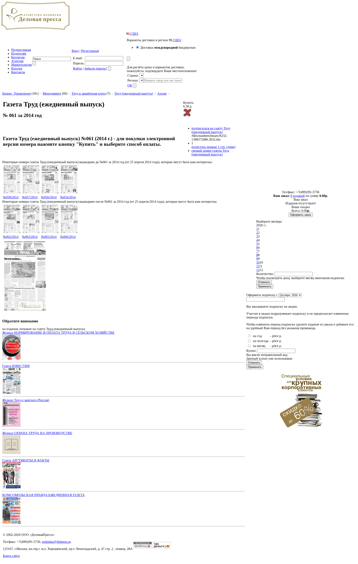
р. (280, 336)
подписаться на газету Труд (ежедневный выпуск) (210, 130)
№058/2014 (10, 197)
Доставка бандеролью (168, 47)
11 (257, 266)
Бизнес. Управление (16, 93)
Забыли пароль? (95, 68)
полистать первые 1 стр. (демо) (213, 147)
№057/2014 (29, 197)
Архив (162, 93)
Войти (77, 68)
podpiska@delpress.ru (56, 542)
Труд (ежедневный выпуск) (133, 93)
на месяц (259, 346)
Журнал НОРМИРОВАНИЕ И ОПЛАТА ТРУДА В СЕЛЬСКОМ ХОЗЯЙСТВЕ (58, 332)
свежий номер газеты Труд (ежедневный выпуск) (210, 152)
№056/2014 (49, 197)
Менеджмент (52, 93)
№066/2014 (68, 237)
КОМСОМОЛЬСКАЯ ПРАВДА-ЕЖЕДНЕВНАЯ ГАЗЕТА (43, 495)
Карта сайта (11, 556)
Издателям (18, 53)
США (133, 33)
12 (258, 270)
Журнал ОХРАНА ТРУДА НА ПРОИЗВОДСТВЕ (37, 433)
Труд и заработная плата (88, 93)
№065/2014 (49, 237)
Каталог (17, 68)
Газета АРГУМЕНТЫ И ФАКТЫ (25, 460)
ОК (129, 85)
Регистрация (90, 51)
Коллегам (18, 57)
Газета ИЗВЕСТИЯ (16, 366)
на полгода (260, 341)
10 (258, 262)
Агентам (17, 61)
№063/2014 (29, 237)
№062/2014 (10, 237)
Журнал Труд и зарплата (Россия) (25, 400)
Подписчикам (21, 50)
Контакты (18, 72)
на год (257, 336)
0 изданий (297, 196)
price (275, 336)
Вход (75, 51)
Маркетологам (21, 64)
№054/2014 (68, 197)
